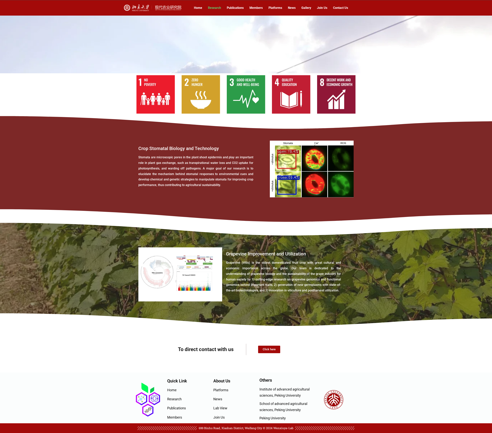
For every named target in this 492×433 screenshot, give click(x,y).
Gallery (306, 8)
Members (256, 8)
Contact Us (340, 8)
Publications (235, 8)
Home (198, 8)
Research (214, 8)
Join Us (322, 8)
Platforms (275, 8)
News (292, 8)
